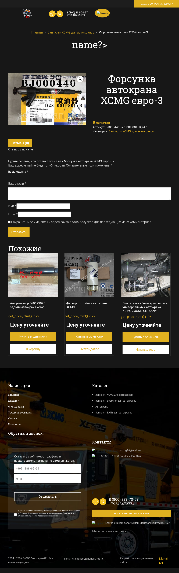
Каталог (13, 400)
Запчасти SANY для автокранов (113, 412)
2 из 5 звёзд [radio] (13, 176)
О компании (16, 406)
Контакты (14, 424)
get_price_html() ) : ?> (28, 319)
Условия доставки (20, 412)
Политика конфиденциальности (83, 558)
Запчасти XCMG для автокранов (71, 32)
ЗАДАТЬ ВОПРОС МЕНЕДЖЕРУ (157, 3)
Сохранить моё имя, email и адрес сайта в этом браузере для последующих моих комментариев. (81, 222)
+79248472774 (76, 15)
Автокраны (101, 406)
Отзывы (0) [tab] (20, 143)
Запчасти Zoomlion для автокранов (115, 400)
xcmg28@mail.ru (130, 450)
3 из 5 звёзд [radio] (17, 176)
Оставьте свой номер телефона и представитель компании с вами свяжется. (44, 458)
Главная (37, 32)
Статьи (12, 418)
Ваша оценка (18, 171)
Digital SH (163, 560)
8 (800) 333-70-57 (77, 12)
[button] (80, 79)
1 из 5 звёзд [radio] (9, 176)
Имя (12, 206)
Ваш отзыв (17, 183)
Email (13, 214)
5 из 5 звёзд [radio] (25, 176)
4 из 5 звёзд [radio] (21, 176)
